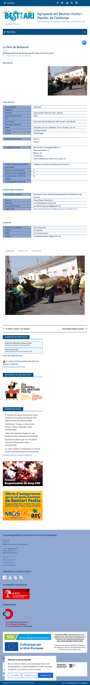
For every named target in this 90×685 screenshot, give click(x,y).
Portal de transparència (10, 565)
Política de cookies (8, 562)
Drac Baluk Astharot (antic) (73, 329)
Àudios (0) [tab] (36, 251)
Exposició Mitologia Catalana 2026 (18, 343)
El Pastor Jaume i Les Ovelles (18, 329)
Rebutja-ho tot (30, 675)
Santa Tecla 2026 (11, 350)
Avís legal (6, 557)
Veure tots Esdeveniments (12, 356)
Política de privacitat (9, 560)
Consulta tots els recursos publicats (17, 455)
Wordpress (72, 683)
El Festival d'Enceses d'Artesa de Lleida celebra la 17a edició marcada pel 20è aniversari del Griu (21, 418)
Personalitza (14, 675)
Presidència (26, 56)
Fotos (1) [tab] (10, 251)
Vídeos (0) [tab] (22, 251)
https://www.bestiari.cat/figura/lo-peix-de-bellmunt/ (55, 209)
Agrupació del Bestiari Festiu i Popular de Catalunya (59, 16)
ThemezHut (84, 683)
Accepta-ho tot (45, 675)
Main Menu (11, 32)
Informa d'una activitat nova (14, 367)
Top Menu (11, 3)
